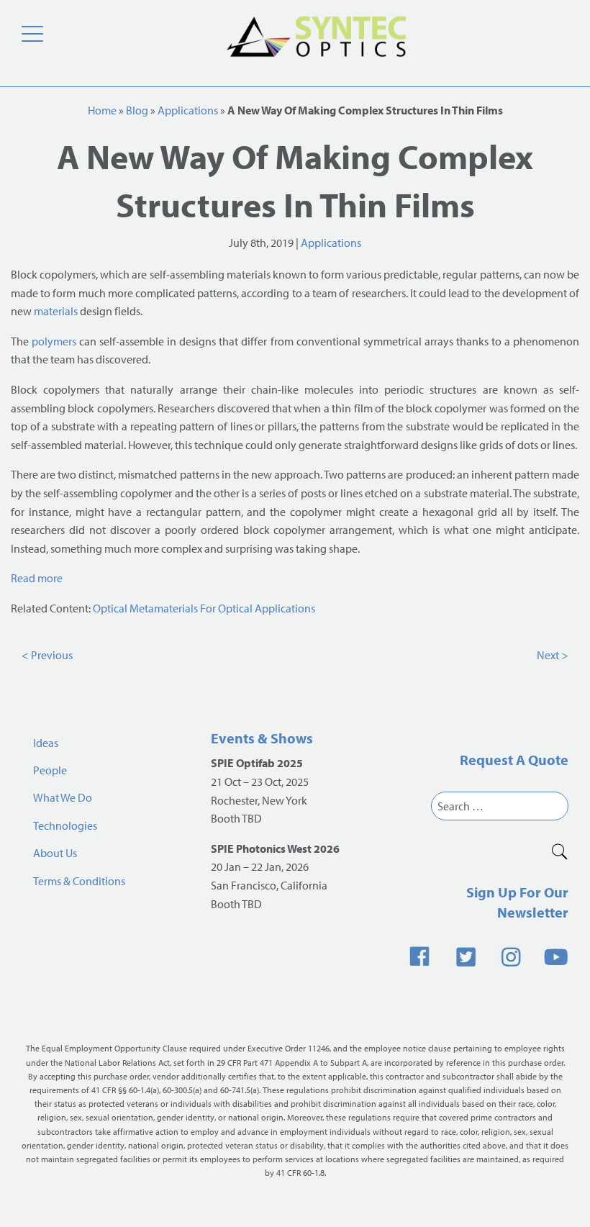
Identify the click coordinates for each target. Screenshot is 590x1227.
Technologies (65, 825)
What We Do (62, 797)
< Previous (47, 655)
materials (56, 311)
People (50, 770)
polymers (54, 341)
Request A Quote (514, 760)
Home (102, 110)
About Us (55, 853)
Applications (188, 110)
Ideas (45, 742)
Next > (552, 655)
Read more (37, 578)
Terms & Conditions (79, 881)
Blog (137, 110)
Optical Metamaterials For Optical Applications (204, 608)
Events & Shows (262, 738)
